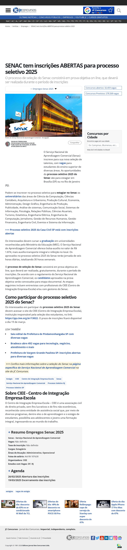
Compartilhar (74, 143)
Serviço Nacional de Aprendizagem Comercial (25, 383)
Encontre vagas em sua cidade (98, 141)
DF (37, 21)
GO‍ (45, 21)
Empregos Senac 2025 (42, 88)
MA (50, 21)
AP (20, 21)
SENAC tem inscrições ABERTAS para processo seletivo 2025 (53, 26)
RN (91, 21)
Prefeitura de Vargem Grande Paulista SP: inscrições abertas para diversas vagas (45, 354)
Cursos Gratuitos (98, 17)
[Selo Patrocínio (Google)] (98, 10)
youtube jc (81, 17)
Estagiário (21, 449)
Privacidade (46, 538)
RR (104, 21)
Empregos (68, 17)
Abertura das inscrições (28, 476)
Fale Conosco (23, 538)
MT (54, 21)
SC (108, 21)
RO (99, 21)
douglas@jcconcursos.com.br (22, 143)
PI (84, 21)
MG (63, 21)
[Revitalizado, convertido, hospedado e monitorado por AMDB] (119, 545)
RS (95, 21)
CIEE (17, 379)
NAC (8, 21)
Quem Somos (11, 538)
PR (76, 21)
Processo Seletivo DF (15, 387)
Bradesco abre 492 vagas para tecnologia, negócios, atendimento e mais (41, 345)
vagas (62, 163)
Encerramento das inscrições (31, 480)
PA (68, 21)
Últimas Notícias (28, 17)
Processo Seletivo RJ (56, 383)
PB (72, 21)
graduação (48, 241)
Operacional (49, 452)
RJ (87, 21)
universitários (13, 196)
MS (59, 21)
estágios (9, 491)
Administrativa (34, 452)
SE (116, 21)
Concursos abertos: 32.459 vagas (101, 87)
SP (112, 21)
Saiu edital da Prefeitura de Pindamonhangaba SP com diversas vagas (42, 335)
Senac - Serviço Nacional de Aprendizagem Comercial (34, 438)
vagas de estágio (23, 491)
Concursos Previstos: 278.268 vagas (102, 93)
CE (33, 21)
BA (29, 21)
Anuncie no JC (35, 538)
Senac (58, 379)
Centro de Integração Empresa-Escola (38, 379)
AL (17, 21)
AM (25, 21)
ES (41, 21)
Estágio (9, 379)
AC (13, 21)
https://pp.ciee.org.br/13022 (21, 318)
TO (120, 21)
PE (80, 21)
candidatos (44, 278)
